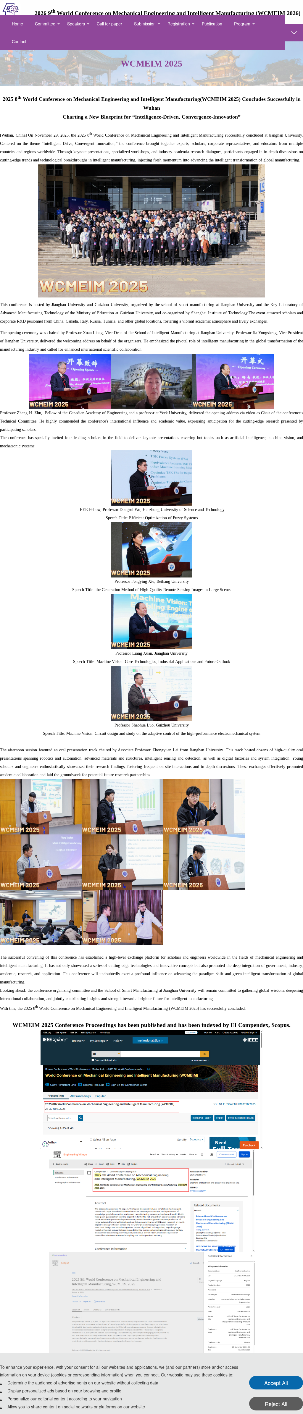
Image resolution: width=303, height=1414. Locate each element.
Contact (19, 41)
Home (17, 24)
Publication (212, 24)
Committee (45, 24)
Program (242, 24)
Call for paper (109, 24)
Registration (178, 24)
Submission (145, 24)
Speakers (76, 24)
